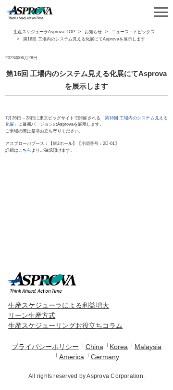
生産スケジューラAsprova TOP (44, 31)
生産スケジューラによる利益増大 (58, 305)
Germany (105, 357)
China (94, 347)
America (71, 357)
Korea (119, 347)
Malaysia (148, 347)
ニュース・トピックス (133, 31)
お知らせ (93, 31)
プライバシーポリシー (45, 347)
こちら (24, 150)
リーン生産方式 (31, 315)
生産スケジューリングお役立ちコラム (65, 325)
